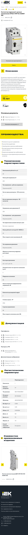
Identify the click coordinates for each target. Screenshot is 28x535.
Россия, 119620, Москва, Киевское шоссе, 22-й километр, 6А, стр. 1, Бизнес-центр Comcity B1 (13, 517)
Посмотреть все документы (11, 124)
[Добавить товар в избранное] (25, 27)
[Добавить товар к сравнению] (25, 28)
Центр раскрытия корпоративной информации (11, 506)
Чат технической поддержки (7, 504)
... (6, 6)
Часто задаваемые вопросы (7, 508)
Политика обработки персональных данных (10, 511)
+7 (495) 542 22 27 (7, 523)
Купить (14, 65)
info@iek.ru (5, 525)
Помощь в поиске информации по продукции (10, 502)
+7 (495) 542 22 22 (7, 521)
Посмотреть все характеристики (13, 60)
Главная (2, 7)
